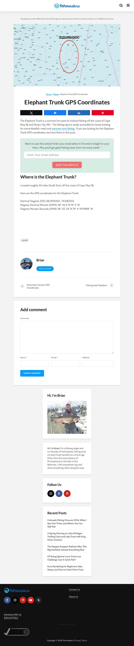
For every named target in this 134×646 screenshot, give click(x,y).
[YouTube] (30, 600)
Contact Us (74, 589)
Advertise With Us (12, 614)
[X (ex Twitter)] (38, 600)
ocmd (24, 240)
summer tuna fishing (63, 128)
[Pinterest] (67, 493)
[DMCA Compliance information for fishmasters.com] (16, 632)
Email (54, 358)
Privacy (77, 640)
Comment (24, 318)
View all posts (45, 269)
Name (23, 358)
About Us (73, 596)
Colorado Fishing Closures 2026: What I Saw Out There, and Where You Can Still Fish (66, 523)
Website (86, 358)
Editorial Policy (11, 617)
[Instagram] (50, 493)
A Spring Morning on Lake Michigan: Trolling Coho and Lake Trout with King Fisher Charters (66, 536)
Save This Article (67, 165)
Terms (84, 640)
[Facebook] (59, 493)
